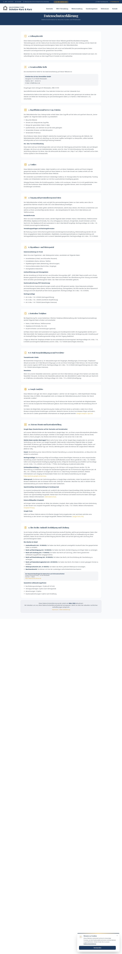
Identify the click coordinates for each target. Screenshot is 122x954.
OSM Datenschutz (50, 497)
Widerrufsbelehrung (64, 609)
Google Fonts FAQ (78, 516)
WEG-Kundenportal (102, 1)
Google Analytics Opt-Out (85, 413)
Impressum (55, 609)
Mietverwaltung (77, 9)
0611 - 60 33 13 (9, 1)
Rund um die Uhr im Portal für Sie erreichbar (37, 1)
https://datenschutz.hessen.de (33, 578)
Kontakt (19, 1)
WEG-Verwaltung (62, 9)
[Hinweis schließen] (117, 935)
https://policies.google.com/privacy (35, 476)
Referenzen (105, 9)
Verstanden (97, 948)
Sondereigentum (92, 9)
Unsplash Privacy (29, 508)
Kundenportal (115, 1)
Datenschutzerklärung (90, 944)
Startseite (49, 9)
